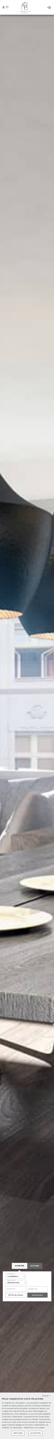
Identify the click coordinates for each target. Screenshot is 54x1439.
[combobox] (15, 1276)
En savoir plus (16, 1428)
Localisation (11, 1274)
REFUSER (18, 1433)
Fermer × (46, 1396)
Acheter (19, 1265)
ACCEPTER (35, 1433)
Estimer (35, 1266)
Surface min (11, 1289)
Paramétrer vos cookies (34, 1428)
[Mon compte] (4, 7)
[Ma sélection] (7, 7)
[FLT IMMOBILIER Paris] (24, 7)
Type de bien (11, 1280)
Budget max (33, 1289)
